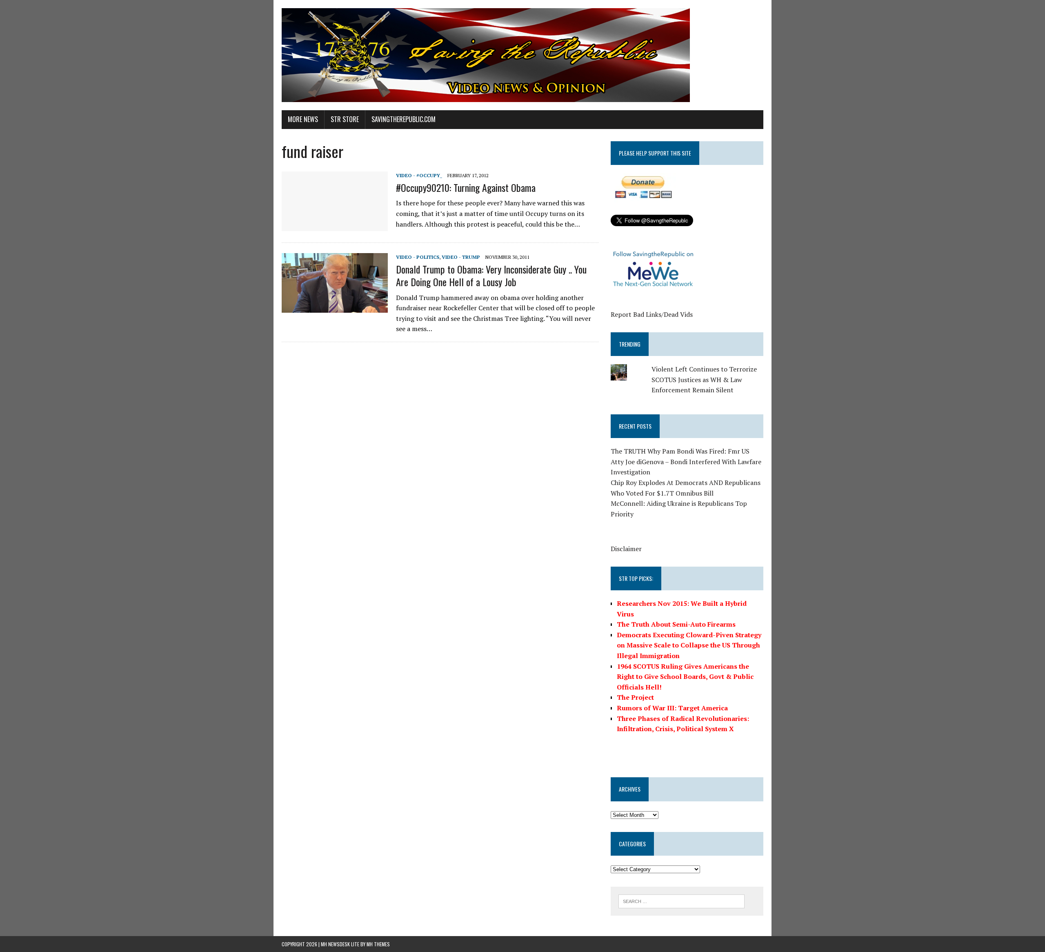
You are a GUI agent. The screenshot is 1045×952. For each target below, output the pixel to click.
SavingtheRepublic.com (403, 119)
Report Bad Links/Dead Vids (652, 314)
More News (303, 119)
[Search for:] (681, 900)
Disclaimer (626, 548)
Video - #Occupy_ (419, 175)
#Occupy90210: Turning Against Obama (466, 187)
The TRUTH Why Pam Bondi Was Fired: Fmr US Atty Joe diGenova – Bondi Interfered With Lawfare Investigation (686, 461)
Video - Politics (417, 257)
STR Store (345, 119)
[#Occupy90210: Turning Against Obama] (335, 225)
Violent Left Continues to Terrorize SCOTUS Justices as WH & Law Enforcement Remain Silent (704, 379)
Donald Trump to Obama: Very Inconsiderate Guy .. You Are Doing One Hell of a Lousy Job (491, 275)
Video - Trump (461, 257)
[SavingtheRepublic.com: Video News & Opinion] (522, 55)
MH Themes (378, 944)
